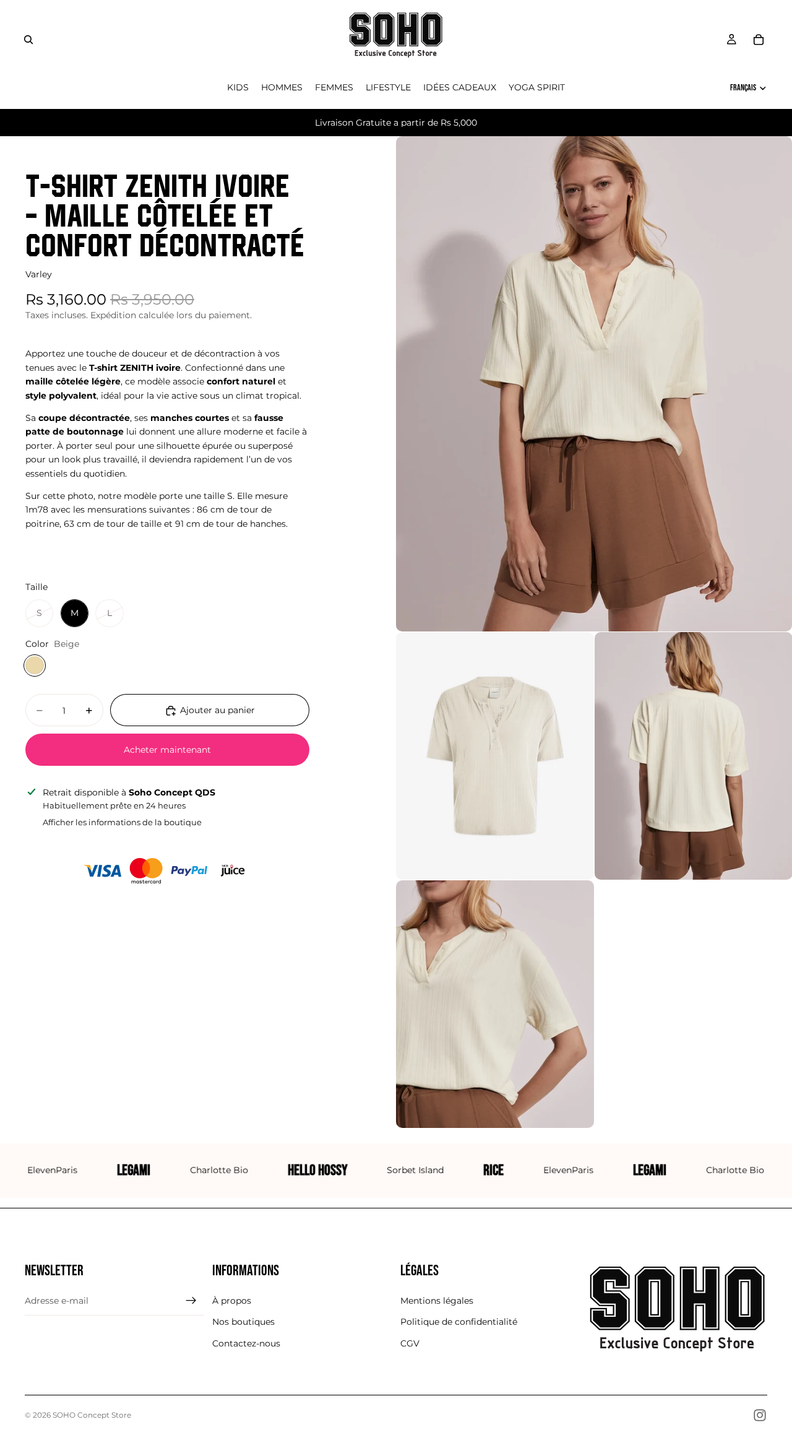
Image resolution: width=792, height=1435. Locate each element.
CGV (410, 1343)
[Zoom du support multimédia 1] (594, 383)
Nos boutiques (243, 1321)
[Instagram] (759, 1415)
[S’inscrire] (191, 1301)
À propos (231, 1300)
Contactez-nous (246, 1343)
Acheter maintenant (167, 749)
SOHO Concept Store (92, 1415)
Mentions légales (436, 1300)
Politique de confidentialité (458, 1321)
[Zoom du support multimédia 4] (495, 1004)
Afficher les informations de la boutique (122, 822)
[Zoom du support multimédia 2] (495, 756)
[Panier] (758, 39)
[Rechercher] (28, 39)
